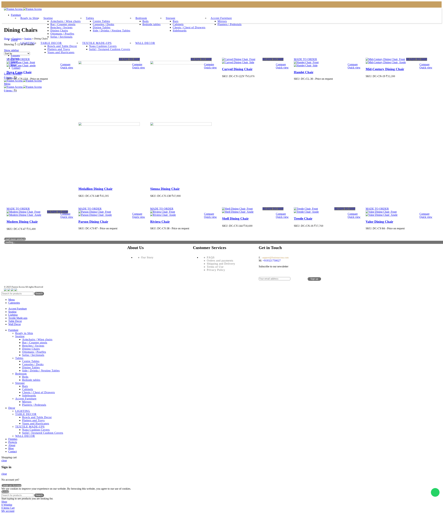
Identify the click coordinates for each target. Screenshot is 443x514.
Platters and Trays (33, 420)
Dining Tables (101, 27)
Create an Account (11, 485)
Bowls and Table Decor (37, 417)
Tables (90, 18)
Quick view (66, 67)
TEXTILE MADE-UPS (30, 426)
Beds (145, 21)
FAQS (211, 257)
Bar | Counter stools (62, 24)
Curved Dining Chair (237, 69)
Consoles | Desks (103, 24)
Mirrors (222, 21)
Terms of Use (215, 266)
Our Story (147, 257)
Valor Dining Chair (379, 221)
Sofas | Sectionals (61, 36)
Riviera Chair (160, 221)
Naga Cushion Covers (36, 429)
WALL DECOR (25, 435)
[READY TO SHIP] (109, 63)
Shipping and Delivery (221, 263)
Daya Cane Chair (19, 72)
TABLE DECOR (26, 414)
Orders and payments (220, 260)
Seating (48, 18)
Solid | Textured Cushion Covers (42, 432)
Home (7, 38)
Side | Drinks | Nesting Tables (111, 30)
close (4, 460)
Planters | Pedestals (230, 24)
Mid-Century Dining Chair (385, 69)
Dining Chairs (59, 30)
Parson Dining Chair (93, 221)
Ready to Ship (29, 18)
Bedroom (141, 18)
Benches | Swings (61, 27)
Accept (5, 491)
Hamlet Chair (303, 72)
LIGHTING (22, 411)
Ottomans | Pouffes (62, 33)
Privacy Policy (216, 269)
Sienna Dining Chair (165, 189)
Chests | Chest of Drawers (189, 27)
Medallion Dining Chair (95, 189)
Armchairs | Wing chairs (65, 21)
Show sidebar (11, 50)
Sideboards (180, 30)
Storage (170, 18)
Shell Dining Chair (235, 218)
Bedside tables (151, 24)
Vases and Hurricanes (35, 423)
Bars (175, 21)
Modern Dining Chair (22, 221)
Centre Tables (101, 21)
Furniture (17, 38)
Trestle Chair (303, 218)
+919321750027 (271, 260)
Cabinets (178, 24)
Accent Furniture (221, 18)
